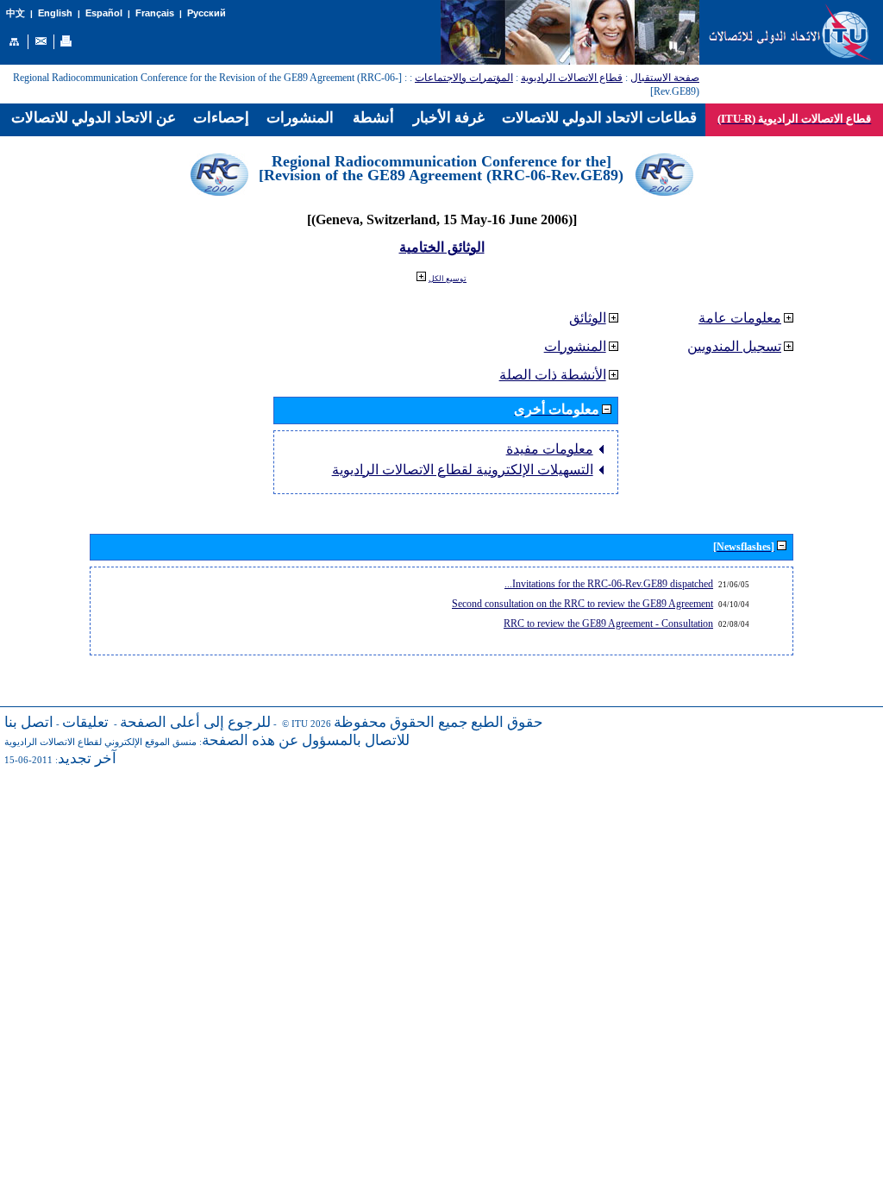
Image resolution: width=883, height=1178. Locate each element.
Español (103, 13)
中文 (15, 13)
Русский (206, 13)
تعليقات (85, 722)
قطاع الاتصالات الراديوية (572, 78)
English (55, 13)
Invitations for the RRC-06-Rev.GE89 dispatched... (608, 584)
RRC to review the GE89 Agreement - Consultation (608, 623)
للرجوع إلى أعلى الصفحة (195, 722)
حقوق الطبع (507, 722)
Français (154, 13)
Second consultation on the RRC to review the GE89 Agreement (582, 604)
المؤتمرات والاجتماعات (464, 78)
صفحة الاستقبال (664, 78)
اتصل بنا (28, 722)
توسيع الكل (448, 278)
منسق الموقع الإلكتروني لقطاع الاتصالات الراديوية (100, 742)
